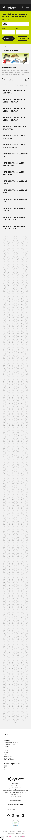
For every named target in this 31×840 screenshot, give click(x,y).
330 (4, 413)
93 (17, 285)
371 (27, 432)
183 (18, 333)
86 (13, 282)
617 (27, 563)
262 (22, 374)
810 (4, 668)
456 (4, 480)
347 (27, 419)
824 (13, 675)
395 (27, 445)
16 (22, 244)
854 (13, 691)
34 (22, 253)
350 (13, 422)
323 (27, 406)
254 (13, 371)
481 (9, 493)
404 (13, 451)
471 (18, 486)
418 (22, 457)
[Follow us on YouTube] (17, 815)
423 (18, 461)
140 (13, 311)
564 (4, 537)
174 (4, 330)
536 (13, 521)
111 (18, 295)
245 (27, 365)
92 (13, 285)
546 (4, 528)
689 (27, 601)
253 (9, 371)
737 (27, 627)
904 (22, 716)
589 (9, 550)
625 (9, 569)
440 (13, 470)
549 (18, 528)
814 (22, 668)
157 (9, 320)
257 (27, 371)
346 (22, 419)
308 (13, 400)
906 (4, 719)
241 (9, 365)
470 (13, 486)
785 (27, 652)
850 (22, 687)
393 (18, 445)
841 (9, 684)
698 (13, 608)
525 (18, 515)
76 (22, 275)
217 (9, 352)
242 (13, 365)
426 (4, 464)
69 (17, 272)
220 (22, 352)
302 (13, 397)
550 (22, 528)
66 (4, 272)
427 (9, 464)
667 (9, 592)
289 (9, 390)
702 (4, 611)
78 (4, 279)
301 (9, 397)
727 (9, 623)
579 (18, 544)
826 (22, 675)
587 (27, 547)
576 (4, 544)
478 (22, 489)
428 (13, 464)
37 (9, 256)
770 (13, 646)
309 (18, 400)
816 (4, 671)
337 (9, 416)
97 (9, 288)
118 (22, 298)
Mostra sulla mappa (15, 800)
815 (27, 668)
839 (27, 681)
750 (4, 636)
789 (18, 655)
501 (18, 502)
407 (27, 451)
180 (4, 333)
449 (27, 473)
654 (4, 585)
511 (9, 509)
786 (4, 655)
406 (22, 451)
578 (13, 544)
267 (18, 378)
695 (27, 604)
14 (13, 244)
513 (18, 509)
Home (3, 47)
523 (9, 515)
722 (13, 620)
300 (4, 397)
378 (4, 438)
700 (22, 608)
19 (9, 247)
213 (18, 349)
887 (27, 706)
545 (27, 524)
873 (18, 700)
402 (4, 451)
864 (4, 697)
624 (4, 569)
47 (26, 259)
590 (13, 550)
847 (9, 687)
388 (22, 441)
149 (27, 314)
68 (13, 272)
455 (27, 477)
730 (22, 623)
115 (9, 298)
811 (9, 668)
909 (18, 719)
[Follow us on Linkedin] (23, 815)
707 (27, 611)
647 (27, 579)
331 (9, 413)
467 (27, 483)
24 (4, 250)
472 (22, 486)
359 (27, 426)
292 (22, 390)
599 (27, 553)
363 (18, 429)
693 (18, 604)
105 (18, 291)
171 (18, 327)
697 (9, 608)
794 (13, 659)
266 (13, 378)
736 (22, 627)
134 (13, 307)
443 (27, 470)
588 (4, 550)
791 (27, 655)
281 (27, 384)
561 (18, 534)
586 (22, 547)
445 (9, 473)
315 (18, 403)
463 (9, 483)
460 (22, 480)
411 (18, 454)
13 (9, 244)
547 (9, 528)
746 (13, 633)
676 (22, 595)
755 (27, 636)
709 (9, 614)
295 (9, 394)
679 (9, 598)
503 (27, 502)
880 (22, 703)
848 (13, 687)
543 (18, 524)
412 (22, 454)
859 (9, 694)
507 (18, 505)
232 (22, 358)
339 (18, 416)
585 (18, 547)
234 (4, 362)
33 (17, 253)
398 (13, 448)
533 (27, 518)
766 (22, 643)
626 (13, 569)
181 (9, 333)
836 (13, 681)
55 (9, 266)
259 (9, 374)
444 (4, 473)
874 (22, 700)
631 (9, 572)
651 (18, 582)
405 (18, 451)
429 (18, 464)
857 (27, 691)
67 (9, 272)
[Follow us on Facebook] (8, 815)
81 (17, 279)
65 (26, 269)
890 (13, 710)
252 (4, 371)
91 (9, 285)
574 (22, 540)
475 (9, 489)
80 (13, 279)
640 (22, 576)
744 (4, 633)
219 (18, 352)
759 (18, 639)
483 (18, 493)
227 (27, 355)
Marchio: (7, 740)
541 (9, 524)
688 (22, 601)
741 (18, 630)
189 (18, 336)
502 (22, 502)
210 (4, 349)
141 (18, 311)
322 (22, 406)
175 (9, 330)
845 (27, 684)
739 (9, 630)
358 (22, 426)
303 (18, 397)
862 (22, 694)
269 (27, 378)
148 (22, 314)
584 (13, 547)
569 (27, 537)
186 (4, 336)
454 (22, 477)
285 (18, 387)
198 (4, 342)
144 (4, 314)
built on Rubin (20, 836)
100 (22, 288)
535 (9, 521)
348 (4, 422)
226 (22, 355)
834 (4, 681)
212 (13, 349)
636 (4, 576)
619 (9, 566)
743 (27, 630)
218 (13, 352)
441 (18, 470)
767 (27, 643)
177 (18, 330)
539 (27, 521)
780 (4, 652)
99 (17, 288)
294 (4, 394)
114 (4, 298)
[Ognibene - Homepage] (9, 7)
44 (13, 259)
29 (26, 250)
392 (13, 445)
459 (18, 480)
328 (22, 410)
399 (18, 448)
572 (13, 540)
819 (18, 671)
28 (22, 250)
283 (9, 387)
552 (4, 531)
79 (9, 279)
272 (13, 381)
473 (27, 486)
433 (9, 467)
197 (27, 339)
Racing (6, 768)
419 (27, 457)
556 (22, 531)
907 (9, 719)
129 (18, 304)
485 (27, 493)
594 (4, 553)
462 (4, 483)
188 (13, 336)
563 (27, 534)
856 (22, 691)
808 (22, 665)
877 (9, 703)
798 (4, 662)
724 (22, 620)
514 (22, 509)
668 (13, 592)
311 (27, 400)
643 (9, 579)
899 (27, 713)
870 (4, 700)
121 (9, 301)
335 (27, 413)
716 (13, 617)
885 (18, 706)
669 (18, 592)
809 (27, 665)
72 (4, 275)
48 (4, 263)
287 (27, 387)
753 (18, 636)
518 (13, 512)
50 (13, 263)
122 (13, 301)
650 (13, 582)
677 (27, 595)
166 (22, 323)
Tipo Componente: (12, 764)
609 (18, 560)
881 (27, 703)
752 (13, 636)
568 (22, 537)
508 (22, 505)
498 (4, 502)
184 (22, 333)
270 (4, 381)
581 (27, 544)
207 (18, 346)
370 (22, 432)
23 (26, 247)
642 (4, 579)
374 (13, 435)
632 (13, 572)
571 (9, 540)
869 (27, 697)
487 (9, 496)
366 (4, 432)
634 (22, 572)
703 (9, 611)
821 (27, 671)
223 (9, 355)
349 (9, 422)
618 (4, 566)
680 (13, 598)
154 (22, 317)
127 (9, 304)
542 (13, 524)
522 (4, 515)
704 (13, 611)
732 (4, 627)
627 (18, 569)
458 (13, 480)
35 (26, 253)
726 (4, 623)
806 (13, 665)
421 (9, 461)
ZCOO (5, 754)
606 (4, 560)
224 (13, 355)
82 (22, 279)
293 (27, 390)
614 (13, 563)
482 (13, 493)
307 (9, 400)
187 (9, 336)
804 (4, 665)
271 (9, 381)
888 (4, 710)
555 (18, 531)
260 (13, 374)
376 (22, 435)
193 (9, 339)
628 (22, 569)
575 (27, 540)
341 (27, 416)
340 (22, 416)
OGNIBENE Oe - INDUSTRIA (11, 742)
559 (9, 534)
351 (18, 422)
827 (27, 675)
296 (13, 394)
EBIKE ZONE (7, 758)
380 (13, 438)
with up (9, 836)
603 (18, 556)
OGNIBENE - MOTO (9, 744)
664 (22, 588)
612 (4, 563)
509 (27, 505)
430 (22, 464)
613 (9, 563)
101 (27, 288)
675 (18, 595)
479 (27, 489)
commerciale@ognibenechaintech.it (18, 790)
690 (4, 604)
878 (13, 703)
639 (18, 576)
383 (27, 438)
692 (13, 604)
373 (9, 435)
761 (27, 639)
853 (9, 691)
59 (26, 266)
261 (18, 374)
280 (22, 384)
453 (18, 477)
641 (27, 576)
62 (13, 269)
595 (9, 553)
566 (13, 537)
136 (22, 307)
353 (27, 422)
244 (22, 365)
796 (22, 659)
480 (4, 493)
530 (13, 518)
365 (27, 429)
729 (18, 623)
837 (18, 681)
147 (18, 314)
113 (27, 295)
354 (4, 426)
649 (9, 582)
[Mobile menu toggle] (27, 7)
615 (18, 563)
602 (13, 556)
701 (27, 608)
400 (22, 448)
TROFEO (6, 746)
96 (4, 288)
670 (22, 592)
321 (18, 406)
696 (4, 608)
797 (27, 659)
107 (27, 291)
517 (9, 512)
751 (9, 636)
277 (9, 384)
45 (17, 259)
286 (22, 387)
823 (9, 675)
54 (4, 266)
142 (22, 311)
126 (4, 304)
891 (18, 710)
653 (27, 582)
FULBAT (6, 750)
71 (26, 272)
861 (18, 694)
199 (9, 342)
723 (18, 620)
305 (27, 397)
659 (27, 585)
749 (27, 633)
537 (18, 521)
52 (22, 263)
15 (17, 244)
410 (13, 454)
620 (13, 566)
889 (9, 710)
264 (4, 378)
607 (9, 560)
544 (22, 524)
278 (13, 384)
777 (18, 649)
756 (4, 639)
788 (13, 655)
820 (22, 671)
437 (27, 467)
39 (17, 256)
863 (27, 694)
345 (18, 419)
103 (9, 291)
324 (4, 410)
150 (4, 317)
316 (22, 403)
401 (27, 448)
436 (22, 467)
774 (4, 649)
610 (22, 560)
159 (18, 320)
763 (9, 643)
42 (4, 259)
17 (26, 244)
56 (13, 266)
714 (4, 617)
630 (4, 572)
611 (27, 560)
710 (13, 614)
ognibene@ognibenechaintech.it (18, 792)
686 (13, 601)
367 (9, 432)
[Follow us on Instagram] (13, 815)
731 (27, 623)
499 (9, 502)
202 (22, 342)
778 (22, 649)
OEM (5, 766)
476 (13, 489)
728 (13, 623)
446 (13, 473)
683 (27, 598)
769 (9, 646)
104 (13, 291)
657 (18, 585)
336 (4, 416)
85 (9, 282)
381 (18, 438)
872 (13, 700)
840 (4, 684)
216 (4, 352)
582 (4, 547)
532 (22, 518)
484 (22, 493)
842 (13, 684)
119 (27, 298)
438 (4, 470)
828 (4, 678)
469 (9, 486)
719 (27, 617)
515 (27, 509)
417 (18, 457)
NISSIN (6, 752)
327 (18, 410)
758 (13, 639)
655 (9, 585)
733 (9, 627)
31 (9, 253)
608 (13, 560)
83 (26, 279)
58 (22, 266)
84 (4, 282)
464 (13, 483)
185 (27, 333)
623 (27, 566)
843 (18, 684)
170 (13, 327)
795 (18, 659)
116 (13, 298)
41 (26, 256)
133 (9, 307)
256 (22, 371)
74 (13, 275)
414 (4, 457)
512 (13, 509)
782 (13, 652)
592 (22, 550)
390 (4, 445)
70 (22, 272)
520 (22, 512)
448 (22, 473)
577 (9, 544)
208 (22, 346)
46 (22, 259)
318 (4, 406)
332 (13, 413)
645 (18, 579)
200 (13, 342)
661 (9, 588)
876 (4, 703)
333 (18, 413)
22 (22, 247)
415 (9, 457)
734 (13, 627)
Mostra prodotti (8, 38)
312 (4, 403)
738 (4, 630)
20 (13, 247)
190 (22, 336)
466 (22, 483)
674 (13, 595)
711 (18, 614)
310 (22, 400)
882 (4, 706)
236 (13, 362)
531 (18, 518)
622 (22, 566)
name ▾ (22, 85)
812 (13, 668)
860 (13, 694)
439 (9, 470)
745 (9, 633)
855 (18, 691)
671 (27, 592)
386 (13, 441)
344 (13, 419)
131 (27, 304)
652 (22, 582)
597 (18, 553)
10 (22, 240)
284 (13, 387)
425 (27, 461)
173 (27, 327)
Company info (20, 833)
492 (4, 499)
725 (27, 620)
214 (22, 349)
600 (4, 556)
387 (18, 441)
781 (9, 652)
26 (13, 250)
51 (17, 263)
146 (13, 314)
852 (4, 691)
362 (13, 429)
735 (18, 627)
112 (22, 295)
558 (4, 534)
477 (18, 489)
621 (18, 566)
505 (9, 505)
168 (4, 327)
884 (13, 706)
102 (4, 291)
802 (22, 662)
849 (18, 687)
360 (4, 429)
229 (9, 358)
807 (18, 665)
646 (22, 579)
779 (27, 649)
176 (13, 330)
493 (9, 499)
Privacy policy (11, 833)
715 (9, 617)
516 (4, 512)
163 (9, 323)
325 (9, 410)
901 (9, 716)
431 (27, 464)
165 (18, 323)
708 (4, 614)
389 (27, 441)
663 (18, 588)
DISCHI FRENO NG (9, 760)
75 (17, 275)
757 (9, 639)
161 (27, 320)
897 (18, 713)
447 (18, 473)
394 (22, 445)
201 (18, 342)
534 (4, 521)
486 (4, 496)
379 (9, 438)
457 (9, 480)
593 (27, 550)
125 (27, 301)
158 (13, 320)
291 (18, 390)
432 (4, 467)
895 (9, 713)
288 (4, 390)
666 (4, 592)
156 (4, 320)
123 (18, 301)
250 (22, 368)
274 (22, 381)
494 (13, 499)
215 (27, 349)
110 (13, 295)
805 (9, 665)
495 (18, 499)
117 (18, 298)
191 (27, 336)
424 (22, 461)
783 (18, 652)
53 (26, 263)
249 (18, 368)
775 (9, 649)
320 (13, 406)
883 (9, 706)
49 (9, 263)
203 (27, 342)
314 (13, 403)
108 (4, 295)
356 (13, 426)
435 (18, 467)
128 (13, 304)
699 (18, 608)
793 (9, 659)
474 (4, 489)
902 (13, 716)
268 (22, 378)
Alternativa (7, 770)
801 (18, 662)
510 (4, 509)
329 (27, 410)
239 (27, 362)
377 (27, 435)
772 (22, 646)
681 (18, 598)
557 (27, 531)
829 (9, 678)
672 (4, 595)
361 (9, 429)
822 (4, 675)
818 (13, 671)
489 (18, 496)
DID (5, 748)
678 (4, 598)
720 (4, 620)
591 (18, 550)
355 (9, 426)
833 (27, 678)
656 (13, 585)
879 (18, 703)
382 (22, 438)
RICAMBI (9, 47)
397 (9, 448)
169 (9, 327)
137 (27, 307)
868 (22, 697)
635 (27, 572)
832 (22, 678)
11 (26, 240)
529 (9, 518)
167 (27, 323)
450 (4, 477)
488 (13, 496)
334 (22, 413)
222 (4, 355)
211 (9, 349)
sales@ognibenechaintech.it (18, 789)
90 (4, 285)
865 (9, 697)
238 (22, 362)
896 (13, 713)
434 (13, 467)
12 (4, 244)
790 (22, 655)
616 (22, 563)
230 (13, 358)
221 (27, 352)
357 (18, 426)
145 (9, 314)
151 (9, 317)
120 (4, 301)
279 (18, 384)
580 (22, 544)
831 (18, 678)
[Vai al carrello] (23, 7)
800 (13, 662)
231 (18, 358)
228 (4, 358)
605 (27, 556)
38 (13, 256)
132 (4, 307)
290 (13, 390)
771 (18, 646)
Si (4, 736)
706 (22, 611)
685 (9, 601)
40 (22, 256)
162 (4, 323)
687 (18, 601)
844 (22, 684)
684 (4, 601)
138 (4, 311)
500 (13, 502)
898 (22, 713)
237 (18, 362)
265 (9, 378)
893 (27, 710)
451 (9, 477)
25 (9, 250)
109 (9, 295)
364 (22, 429)
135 (18, 307)
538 (22, 521)
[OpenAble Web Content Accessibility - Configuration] (2, 837)
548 (13, 528)
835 (9, 681)
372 (4, 435)
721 (9, 620)
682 (22, 598)
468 (4, 486)
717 (18, 617)
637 (9, 576)
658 (22, 585)
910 (22, 719)
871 (9, 700)
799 (9, 662)
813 (18, 668)
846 (4, 687)
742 (22, 630)
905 (27, 716)
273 (18, 381)
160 (22, 320)
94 (22, 285)
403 (9, 451)
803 (27, 662)
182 (13, 333)
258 (4, 374)
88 (22, 282)
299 (27, 394)
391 (9, 445)
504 (4, 505)
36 (4, 256)
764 (13, 643)
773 (27, 646)
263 (27, 374)
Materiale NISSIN (8, 756)
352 (22, 422)
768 (4, 646)
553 (9, 531)
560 (13, 534)
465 (18, 483)
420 (4, 461)
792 (4, 659)
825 (18, 675)
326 (13, 410)
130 (22, 304)
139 (9, 311)
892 (22, 710)
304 (22, 397)
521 (27, 512)
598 (22, 553)
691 (9, 604)
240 (4, 365)
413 (27, 454)
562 (22, 534)
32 (13, 253)
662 (13, 588)
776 (13, 649)
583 (9, 547)
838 (22, 681)
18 (4, 247)
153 (18, 317)
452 (13, 477)
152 (13, 317)
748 (22, 633)
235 (9, 362)
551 (27, 528)
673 (9, 595)
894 (4, 713)
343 (9, 419)
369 (18, 432)
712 (22, 614)
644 (13, 579)
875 (27, 700)
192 (4, 339)
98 (13, 288)
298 (22, 394)
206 (13, 346)
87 (17, 282)
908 (13, 719)
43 (9, 259)
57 (17, 266)
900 (4, 716)
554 (13, 531)
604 (22, 556)
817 (9, 671)
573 (18, 540)
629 (27, 569)
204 (4, 346)
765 (18, 643)
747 (18, 633)
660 (4, 588)
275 (27, 381)
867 (18, 697)
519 (18, 512)
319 (9, 406)
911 (27, 719)
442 (22, 470)
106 (22, 291)
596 (13, 553)
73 (9, 275)
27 (17, 250)
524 (13, 515)
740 (13, 630)
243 (18, 365)
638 (13, 576)
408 (4, 454)
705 (18, 611)
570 (4, 540)
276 (4, 384)
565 (9, 537)
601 (9, 556)
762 (4, 643)
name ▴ (27, 85)
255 (18, 371)
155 (27, 317)
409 (9, 454)
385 (9, 441)
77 (26, 275)
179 (27, 330)
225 (18, 355)
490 (22, 496)
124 (22, 301)
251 (27, 368)
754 (22, 636)
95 (26, 285)
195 (18, 339)
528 (4, 518)
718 (22, 617)
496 (22, 499)
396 (4, 448)
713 (27, 614)
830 (13, 678)
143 (27, 311)
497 (27, 499)
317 (27, 403)
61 (9, 269)
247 (9, 368)
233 (27, 358)
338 (13, 416)
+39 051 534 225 (16, 794)
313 (9, 403)
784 (22, 652)
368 (13, 432)
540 (4, 524)
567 (18, 537)
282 (4, 387)
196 (22, 339)
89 (26, 282)
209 (27, 346)
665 (27, 588)
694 (22, 604)
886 (22, 706)
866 (13, 697)
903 (18, 716)
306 (4, 400)
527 (27, 515)
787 (9, 655)
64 (22, 269)
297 (18, 394)
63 (17, 269)
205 (9, 346)
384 (4, 441)
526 (22, 515)
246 (4, 368)
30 (4, 253)
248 (13, 368)
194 (13, 339)
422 (13, 461)
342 (4, 419)
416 (13, 457)
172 (22, 327)
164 (13, 323)
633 (18, 572)
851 (27, 687)
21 (17, 247)
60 (4, 269)
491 (27, 496)
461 (27, 480)
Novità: (7, 734)
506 (13, 505)
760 (22, 639)
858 (4, 694)
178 (22, 330)
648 (4, 582)
